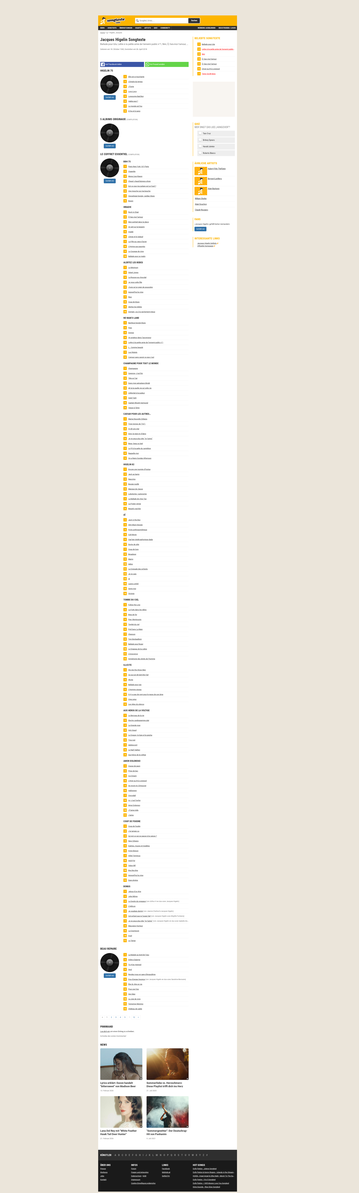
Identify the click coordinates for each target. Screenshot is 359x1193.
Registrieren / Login (227, 28)
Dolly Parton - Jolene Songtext (205, 1169)
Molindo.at (166, 1172)
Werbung (103, 1172)
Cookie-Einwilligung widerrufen (143, 1183)
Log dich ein (105, 1031)
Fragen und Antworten (140, 1172)
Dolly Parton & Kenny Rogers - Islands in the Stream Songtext (217, 1172)
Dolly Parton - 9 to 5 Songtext (204, 1180)
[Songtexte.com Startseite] (113, 21)
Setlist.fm (166, 1176)
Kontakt (103, 1180)
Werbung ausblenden (206, 28)
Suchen (194, 20)
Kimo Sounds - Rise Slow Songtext (206, 1187)
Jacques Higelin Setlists (207, 243)
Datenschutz (136, 1176)
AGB (144, 1176)
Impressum (135, 1180)
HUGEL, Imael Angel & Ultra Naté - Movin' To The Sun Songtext (217, 1176)
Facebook (166, 1169)
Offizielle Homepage (205, 246)
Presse (103, 1169)
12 (134, 1017)
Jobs (102, 1176)
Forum (133, 1169)
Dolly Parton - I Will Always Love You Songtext (211, 1183)
